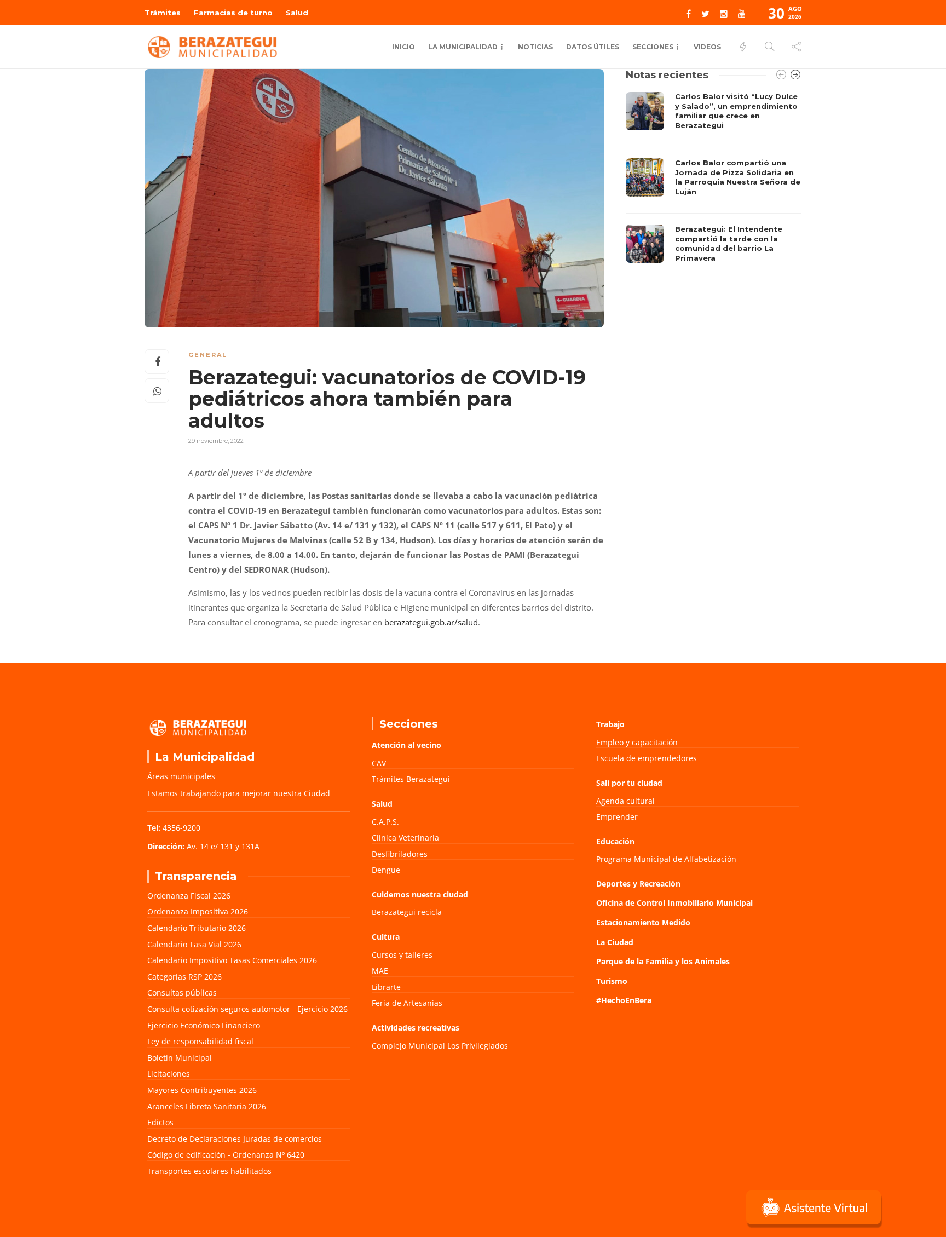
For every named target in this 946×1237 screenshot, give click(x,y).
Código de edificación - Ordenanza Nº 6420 (225, 1154)
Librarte (386, 987)
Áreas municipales (181, 776)
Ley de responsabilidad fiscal (200, 1041)
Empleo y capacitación (637, 742)
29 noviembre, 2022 (216, 441)
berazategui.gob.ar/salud (431, 622)
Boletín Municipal (179, 1057)
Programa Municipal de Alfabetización (666, 859)
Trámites (163, 12)
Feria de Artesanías (407, 1003)
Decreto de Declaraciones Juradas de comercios (234, 1139)
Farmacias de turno (233, 12)
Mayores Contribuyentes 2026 (202, 1090)
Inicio (403, 47)
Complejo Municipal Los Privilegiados (440, 1045)
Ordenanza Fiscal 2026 (188, 895)
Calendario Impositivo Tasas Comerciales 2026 (232, 960)
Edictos (160, 1122)
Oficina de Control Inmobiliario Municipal (674, 902)
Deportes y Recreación (638, 883)
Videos (707, 47)
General (207, 355)
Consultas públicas (182, 992)
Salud (297, 12)
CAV (379, 763)
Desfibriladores (400, 854)
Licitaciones (168, 1073)
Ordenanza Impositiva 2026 (197, 911)
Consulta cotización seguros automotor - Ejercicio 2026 (247, 1009)
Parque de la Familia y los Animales (663, 961)
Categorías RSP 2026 (184, 976)
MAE (380, 970)
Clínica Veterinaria (405, 837)
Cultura (386, 936)
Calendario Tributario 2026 (196, 928)
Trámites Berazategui (411, 779)
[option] (713, 180)
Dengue (386, 870)
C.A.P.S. (385, 821)
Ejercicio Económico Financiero (203, 1025)
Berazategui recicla (407, 912)
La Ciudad (614, 942)
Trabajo (610, 724)
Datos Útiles (592, 47)
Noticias (535, 47)
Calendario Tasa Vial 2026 (194, 944)
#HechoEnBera (623, 1000)
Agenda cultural (625, 801)
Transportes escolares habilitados (209, 1171)
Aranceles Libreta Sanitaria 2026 (206, 1106)
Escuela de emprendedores (646, 758)
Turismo (611, 981)
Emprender (617, 817)
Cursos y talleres (402, 955)
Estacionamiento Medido (643, 922)
